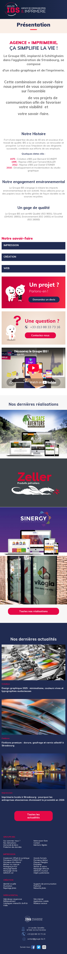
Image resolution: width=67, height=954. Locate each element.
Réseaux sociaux (40, 903)
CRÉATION (10, 256)
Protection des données (12, 847)
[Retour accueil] (25, 15)
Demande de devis (10, 845)
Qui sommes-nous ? (11, 841)
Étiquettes (38, 864)
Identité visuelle (9, 884)
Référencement (9, 901)
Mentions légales (40, 845)
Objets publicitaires (41, 873)
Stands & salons (40, 866)
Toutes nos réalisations (33, 611)
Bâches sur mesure (11, 864)
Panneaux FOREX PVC (12, 860)
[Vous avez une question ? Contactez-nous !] (33, 328)
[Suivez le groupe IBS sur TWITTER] (39, 947)
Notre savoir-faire (40, 841)
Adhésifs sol (8, 873)
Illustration (7, 886)
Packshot (37, 886)
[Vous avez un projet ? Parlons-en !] (33, 293)
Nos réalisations (9, 843)
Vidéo (5, 905)
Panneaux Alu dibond (12, 862)
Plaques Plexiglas (41, 862)
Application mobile (41, 901)
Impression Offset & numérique (16, 858)
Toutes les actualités (33, 816)
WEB (7, 268)
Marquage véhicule (41, 868)
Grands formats (40, 858)
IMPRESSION (11, 245)
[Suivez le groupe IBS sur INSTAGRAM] (44, 947)
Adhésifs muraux (41, 871)
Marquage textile (10, 868)
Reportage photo (9, 888)
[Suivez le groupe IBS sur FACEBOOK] (33, 947)
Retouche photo (40, 888)
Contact (37, 843)
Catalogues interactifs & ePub (15, 903)
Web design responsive (12, 899)
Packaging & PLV (10, 866)
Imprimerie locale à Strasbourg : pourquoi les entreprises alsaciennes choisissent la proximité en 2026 (33, 798)
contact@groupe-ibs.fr (36, 939)
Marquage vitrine (10, 871)
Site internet (38, 899)
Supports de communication (45, 884)
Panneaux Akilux (41, 860)
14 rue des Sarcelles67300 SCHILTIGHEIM (36, 929)
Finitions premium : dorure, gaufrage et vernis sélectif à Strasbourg (33, 744)
